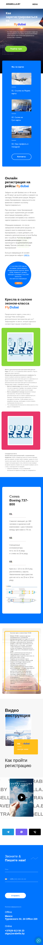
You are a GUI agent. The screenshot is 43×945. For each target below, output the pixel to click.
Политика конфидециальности (13, 906)
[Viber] (21, 832)
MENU (35, 4)
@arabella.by (15, 932)
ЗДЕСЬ (26, 255)
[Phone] (35, 832)
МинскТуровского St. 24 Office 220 (21, 917)
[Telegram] (8, 832)
